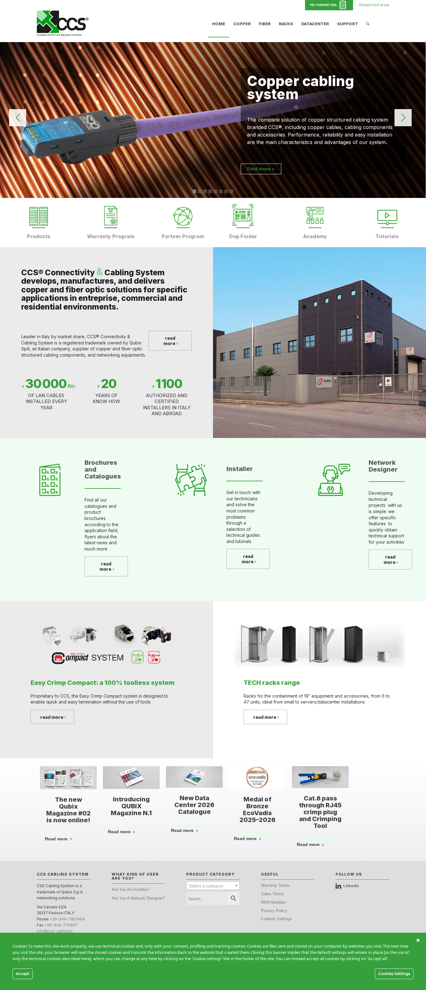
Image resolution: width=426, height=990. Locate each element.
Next (379, 799)
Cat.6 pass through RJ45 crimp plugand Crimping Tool (320, 812)
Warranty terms (275, 885)
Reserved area (374, 4)
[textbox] (213, 886)
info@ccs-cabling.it (55, 931)
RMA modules (273, 902)
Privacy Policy (274, 910)
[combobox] (213, 885)
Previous (46, 799)
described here (76, 959)
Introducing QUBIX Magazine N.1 (131, 806)
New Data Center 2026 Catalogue (194, 804)
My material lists (324, 4)
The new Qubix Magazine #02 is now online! (68, 810)
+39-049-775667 (61, 925)
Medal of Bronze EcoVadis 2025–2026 (257, 809)
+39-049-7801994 (67, 919)
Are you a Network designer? (138, 898)
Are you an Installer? (131, 889)
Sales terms (272, 893)
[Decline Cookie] (418, 940)
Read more (56, 838)
